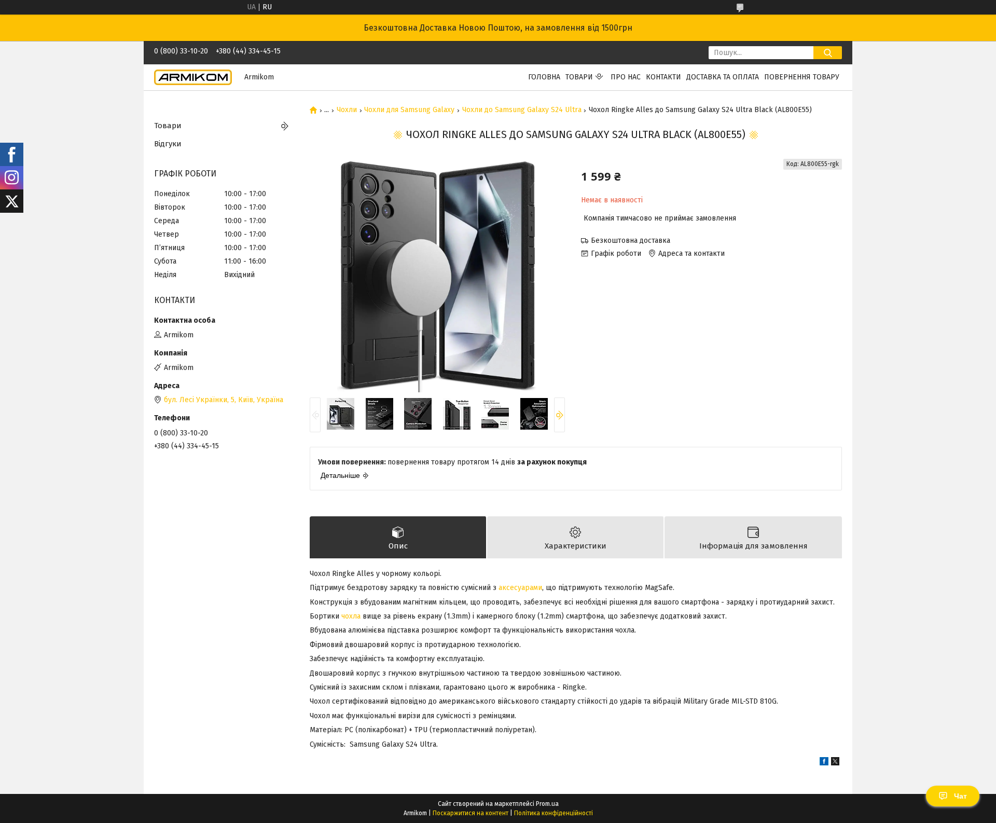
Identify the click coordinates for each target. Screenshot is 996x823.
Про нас (626, 77)
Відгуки (168, 143)
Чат (960, 796)
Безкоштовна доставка (630, 240)
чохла (351, 616)
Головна (544, 77)
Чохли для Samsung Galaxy (409, 110)
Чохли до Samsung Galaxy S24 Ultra (522, 110)
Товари (579, 77)
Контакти (663, 77)
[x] (835, 763)
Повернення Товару (801, 77)
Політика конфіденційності (553, 813)
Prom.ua (547, 803)
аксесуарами (520, 587)
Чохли (347, 110)
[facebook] (824, 763)
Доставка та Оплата (722, 77)
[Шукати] (827, 52)
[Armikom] (193, 77)
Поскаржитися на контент (470, 813)
